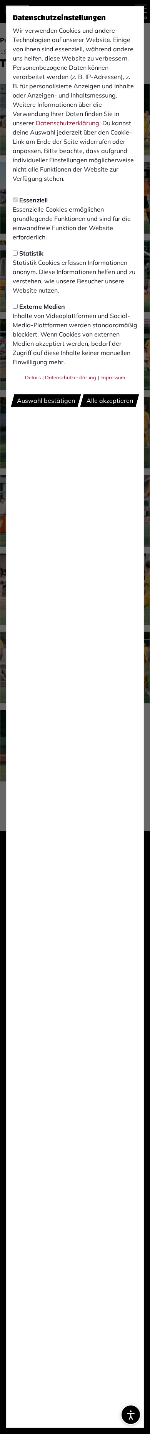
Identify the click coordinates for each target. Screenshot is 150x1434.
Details (33, 377)
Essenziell (33, 200)
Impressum (112, 377)
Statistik (31, 253)
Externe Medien (42, 306)
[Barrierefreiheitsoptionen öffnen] (131, 1415)
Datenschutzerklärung (67, 123)
